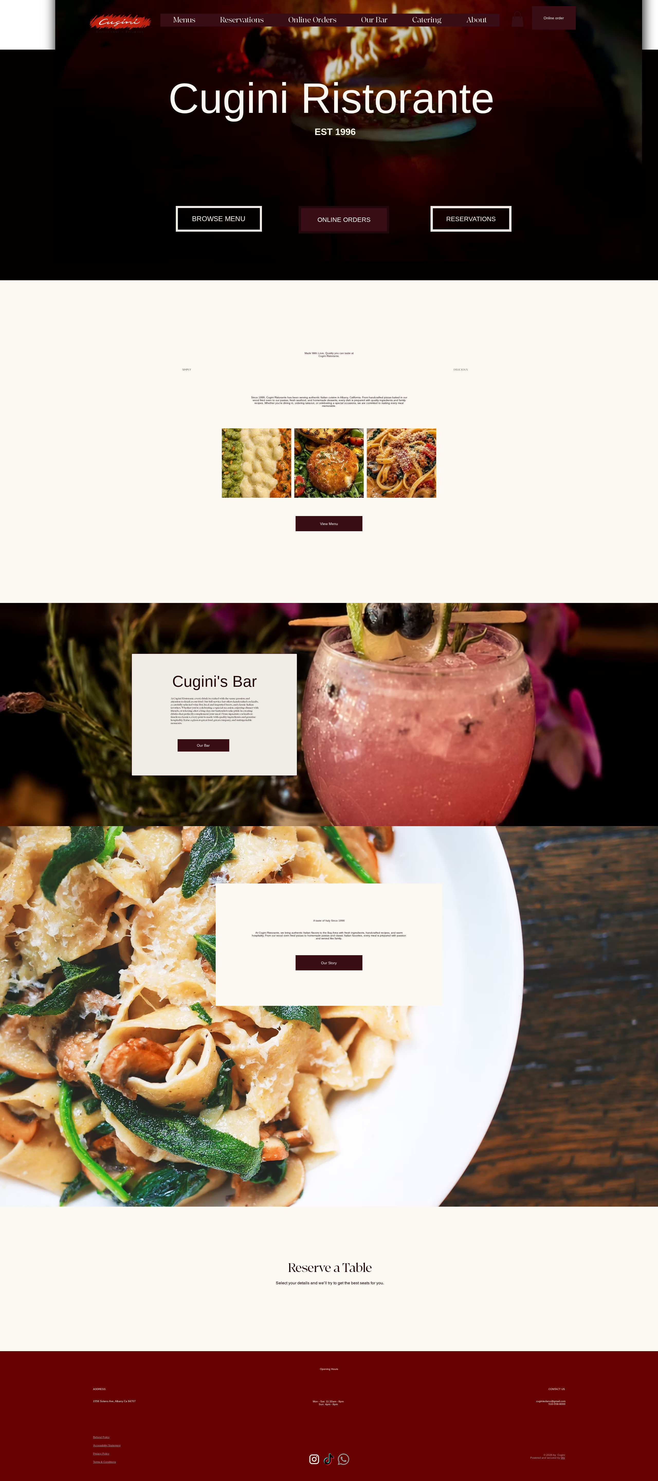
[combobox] (220, 1309)
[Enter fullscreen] (633, 255)
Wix (563, 1475)
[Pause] (64, 255)
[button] (517, 19)
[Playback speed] (619, 255)
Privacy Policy (101, 1471)
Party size (185, 1298)
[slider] (348, 249)
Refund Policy (101, 1454)
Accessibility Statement (107, 1462)
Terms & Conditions (104, 1479)
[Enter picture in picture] (626, 255)
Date (272, 1298)
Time (365, 1298)
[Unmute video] (73, 255)
